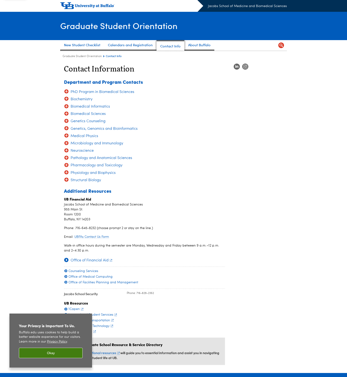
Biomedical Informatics (90, 107)
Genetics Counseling (88, 121)
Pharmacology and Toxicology (97, 165)
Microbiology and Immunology (97, 143)
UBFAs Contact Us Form (91, 237)
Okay (51, 353)
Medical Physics (84, 136)
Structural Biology (86, 180)
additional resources (100, 353)
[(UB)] (131, 6)
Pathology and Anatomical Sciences (101, 158)
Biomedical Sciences (88, 114)
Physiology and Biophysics (93, 173)
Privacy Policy (57, 341)
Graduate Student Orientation (119, 25)
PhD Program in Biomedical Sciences (102, 92)
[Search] (281, 45)
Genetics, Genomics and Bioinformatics (104, 129)
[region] (50, 341)
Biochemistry (82, 99)
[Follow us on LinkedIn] (237, 67)
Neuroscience (82, 151)
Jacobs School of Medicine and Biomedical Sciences (247, 6)
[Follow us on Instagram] (245, 67)
